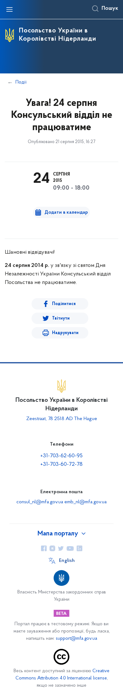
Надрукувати (65, 333)
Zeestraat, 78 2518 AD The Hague (61, 418)
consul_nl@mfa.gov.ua (39, 502)
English (67, 560)
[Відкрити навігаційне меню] (9, 9)
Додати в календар (66, 212)
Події (20, 82)
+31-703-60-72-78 (61, 464)
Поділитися (64, 304)
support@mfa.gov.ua (76, 638)
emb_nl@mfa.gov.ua (85, 502)
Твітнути (61, 318)
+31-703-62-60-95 (61, 456)
